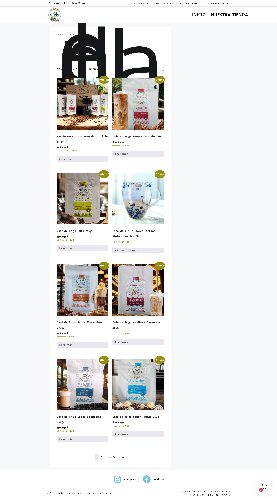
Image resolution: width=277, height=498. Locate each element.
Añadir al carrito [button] (127, 250)
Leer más (66, 159)
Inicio (60, 34)
